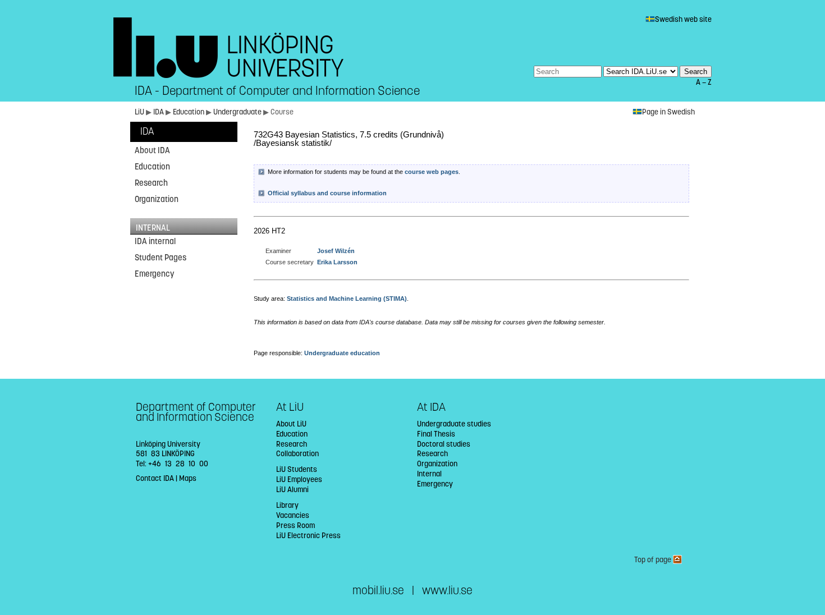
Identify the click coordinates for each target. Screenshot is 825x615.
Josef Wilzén (336, 250)
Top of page (653, 559)
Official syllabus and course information (327, 193)
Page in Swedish (668, 112)
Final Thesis (436, 434)
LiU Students (296, 469)
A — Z (704, 82)
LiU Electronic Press (308, 535)
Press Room (295, 525)
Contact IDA (155, 478)
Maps (187, 478)
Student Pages (160, 258)
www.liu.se (447, 591)
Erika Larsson (337, 262)
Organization (156, 199)
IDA (159, 112)
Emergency (154, 274)
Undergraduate (238, 112)
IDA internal (155, 241)
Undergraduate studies (454, 424)
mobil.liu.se (378, 591)
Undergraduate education (342, 353)
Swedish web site (683, 19)
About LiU (291, 424)
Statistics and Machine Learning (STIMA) (347, 298)
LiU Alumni (292, 489)
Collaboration (297, 453)
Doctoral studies (443, 444)
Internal (429, 474)
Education (189, 112)
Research (151, 183)
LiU (139, 112)
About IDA (152, 150)
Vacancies (292, 515)
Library (287, 505)
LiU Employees (299, 479)
